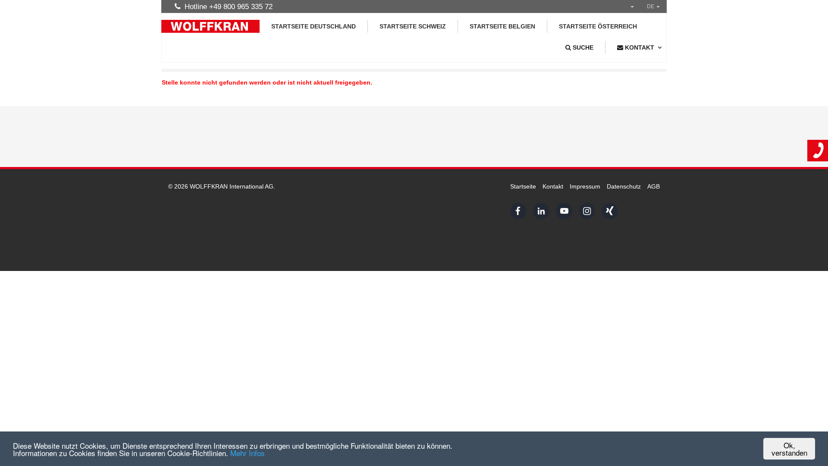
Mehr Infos (247, 452)
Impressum (585, 186)
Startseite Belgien (502, 26)
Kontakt (553, 186)
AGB (653, 186)
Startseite (523, 186)
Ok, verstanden (789, 449)
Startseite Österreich (598, 26)
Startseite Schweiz (413, 26)
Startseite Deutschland (313, 26)
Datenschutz (624, 186)
